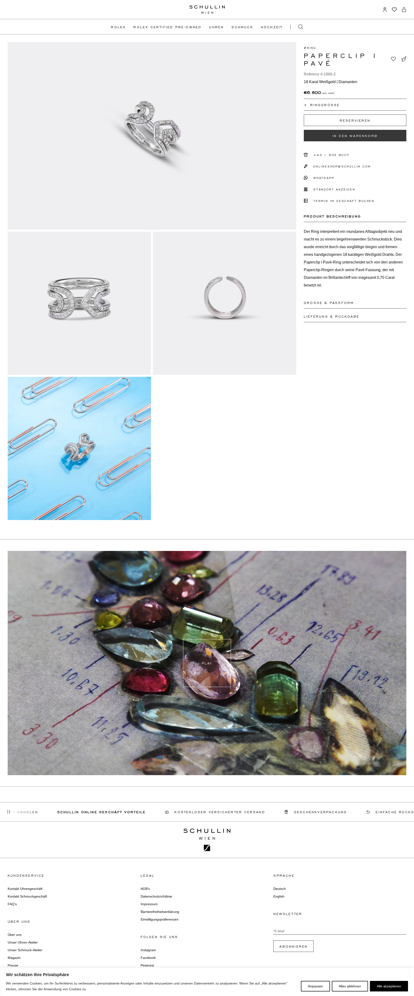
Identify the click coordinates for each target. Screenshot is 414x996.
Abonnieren (293, 946)
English (278, 896)
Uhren (216, 27)
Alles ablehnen (350, 986)
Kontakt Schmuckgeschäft (27, 896)
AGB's (145, 889)
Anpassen (315, 986)
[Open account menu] (384, 9)
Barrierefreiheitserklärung (160, 912)
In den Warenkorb (355, 135)
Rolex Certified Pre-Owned (167, 27)
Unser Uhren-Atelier (23, 942)
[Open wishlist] (394, 9)
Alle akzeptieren (389, 986)
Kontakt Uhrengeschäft (25, 889)
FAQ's (12, 904)
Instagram (148, 950)
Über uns (15, 935)
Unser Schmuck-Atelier (25, 950)
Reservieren (355, 120)
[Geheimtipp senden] (404, 59)
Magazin (14, 958)
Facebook (148, 958)
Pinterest (147, 965)
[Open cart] (404, 9)
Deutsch (279, 889)
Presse (13, 965)
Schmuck (242, 27)
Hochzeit (272, 27)
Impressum (149, 904)
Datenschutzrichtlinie (156, 896)
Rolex (118, 27)
